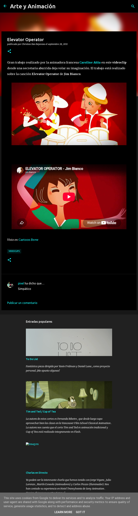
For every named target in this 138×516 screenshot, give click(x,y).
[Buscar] (133, 6)
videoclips (14, 251)
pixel (21, 283)
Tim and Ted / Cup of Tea (41, 411)
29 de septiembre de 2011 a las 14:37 (42, 294)
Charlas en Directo (37, 472)
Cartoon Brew (28, 239)
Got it (80, 512)
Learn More (63, 512)
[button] (9, 51)
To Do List (32, 359)
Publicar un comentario (22, 302)
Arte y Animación (33, 6)
